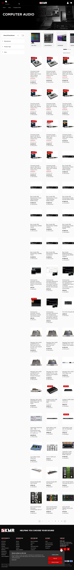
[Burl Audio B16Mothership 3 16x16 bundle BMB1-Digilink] (68, 243)
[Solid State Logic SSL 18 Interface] (68, 418)
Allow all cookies (55, 562)
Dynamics (3, 543)
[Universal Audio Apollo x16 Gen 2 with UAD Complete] (52, 125)
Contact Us (33, 549)
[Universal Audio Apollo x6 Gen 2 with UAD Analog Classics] (68, 62)
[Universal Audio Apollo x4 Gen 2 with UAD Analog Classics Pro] (52, 62)
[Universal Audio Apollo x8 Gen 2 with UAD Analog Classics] (68, 94)
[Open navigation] (3, 3)
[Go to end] (70, 49)
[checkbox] (12, 35)
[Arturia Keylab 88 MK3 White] (36, 473)
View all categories (5, 556)
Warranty (18, 546)
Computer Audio (17, 7)
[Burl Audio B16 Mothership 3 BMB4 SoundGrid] (52, 243)
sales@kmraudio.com (64, 544)
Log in (46, 541)
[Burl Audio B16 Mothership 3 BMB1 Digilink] (52, 215)
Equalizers (3, 544)
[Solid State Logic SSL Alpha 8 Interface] (52, 418)
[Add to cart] (40, 67)
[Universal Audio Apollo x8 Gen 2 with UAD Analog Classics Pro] (36, 125)
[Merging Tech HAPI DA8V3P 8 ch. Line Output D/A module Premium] (52, 362)
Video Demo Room (34, 546)
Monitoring (3, 554)
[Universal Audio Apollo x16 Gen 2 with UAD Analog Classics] (68, 125)
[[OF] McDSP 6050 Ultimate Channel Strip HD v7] (52, 498)
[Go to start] (65, 49)
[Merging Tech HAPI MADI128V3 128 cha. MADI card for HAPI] (36, 390)
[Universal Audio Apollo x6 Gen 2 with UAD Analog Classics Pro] (36, 94)
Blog (32, 544)
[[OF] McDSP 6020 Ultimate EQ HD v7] (68, 473)
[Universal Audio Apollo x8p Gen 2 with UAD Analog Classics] (52, 156)
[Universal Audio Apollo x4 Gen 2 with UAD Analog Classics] (52, 94)
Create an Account (49, 543)
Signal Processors (5, 548)
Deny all (55, 558)
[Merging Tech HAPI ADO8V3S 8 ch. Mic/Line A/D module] (52, 333)
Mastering (3, 549)
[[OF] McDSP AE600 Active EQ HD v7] (68, 498)
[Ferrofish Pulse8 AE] (68, 303)
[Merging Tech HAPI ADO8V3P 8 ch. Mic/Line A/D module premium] (36, 362)
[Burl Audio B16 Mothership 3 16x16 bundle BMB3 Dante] (68, 215)
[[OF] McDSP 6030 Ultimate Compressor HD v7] (36, 498)
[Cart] (71, 3)
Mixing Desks (4, 553)
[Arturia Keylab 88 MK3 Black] (52, 473)
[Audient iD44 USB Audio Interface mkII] (52, 390)
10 (61, 521)
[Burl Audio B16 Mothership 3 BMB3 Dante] (36, 215)
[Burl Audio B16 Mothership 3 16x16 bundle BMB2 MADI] (68, 187)
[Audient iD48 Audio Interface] (68, 390)
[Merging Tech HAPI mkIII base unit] (68, 362)
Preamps (3, 546)
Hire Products (33, 548)
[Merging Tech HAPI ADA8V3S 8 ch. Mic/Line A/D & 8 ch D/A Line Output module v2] (36, 333)
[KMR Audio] (43, 3)
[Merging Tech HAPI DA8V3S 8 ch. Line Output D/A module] (68, 333)
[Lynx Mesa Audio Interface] (36, 447)
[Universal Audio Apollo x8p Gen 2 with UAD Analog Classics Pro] (36, 156)
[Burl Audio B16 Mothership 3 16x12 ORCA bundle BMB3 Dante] (36, 187)
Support (17, 548)
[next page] (64, 521)
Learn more (14, 559)
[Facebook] (64, 549)
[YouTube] (68, 549)
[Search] (6, 2)
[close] (61, 550)
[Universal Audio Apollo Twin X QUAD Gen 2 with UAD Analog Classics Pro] (36, 62)
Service (17, 541)
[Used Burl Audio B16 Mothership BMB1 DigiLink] (68, 445)
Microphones (4, 551)
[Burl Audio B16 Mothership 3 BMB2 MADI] (36, 243)
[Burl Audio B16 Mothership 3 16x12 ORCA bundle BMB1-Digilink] (68, 156)
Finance (17, 543)
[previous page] (39, 521)
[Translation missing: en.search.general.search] (19, 4)
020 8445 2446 (63, 546)
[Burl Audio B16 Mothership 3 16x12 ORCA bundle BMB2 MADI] (52, 187)
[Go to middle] (68, 49)
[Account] (68, 3)
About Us (32, 543)
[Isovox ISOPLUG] (52, 447)
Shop (9, 7)
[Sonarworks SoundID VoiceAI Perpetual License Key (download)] (36, 303)
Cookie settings (55, 554)
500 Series (3, 541)
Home (4, 7)
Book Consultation (34, 541)
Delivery (17, 544)
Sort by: (66, 52)
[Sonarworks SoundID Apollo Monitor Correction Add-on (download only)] (36, 271)
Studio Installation (19, 549)
